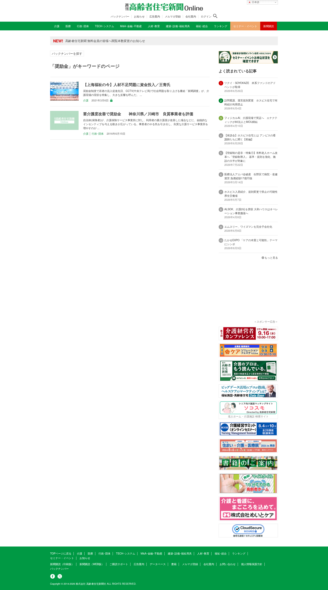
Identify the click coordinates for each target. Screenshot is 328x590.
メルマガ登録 (173, 16)
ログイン (206, 16)
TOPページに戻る (60, 553)
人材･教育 (203, 553)
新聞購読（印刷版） (62, 564)
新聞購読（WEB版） (92, 564)
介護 (85, 100)
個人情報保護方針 (251, 564)
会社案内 (190, 16)
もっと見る (271, 257)
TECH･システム (125, 553)
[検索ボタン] (215, 16)
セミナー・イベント (62, 558)
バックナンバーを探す (67, 53)
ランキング (238, 553)
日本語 (255, 2)
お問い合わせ (228, 564)
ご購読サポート (119, 564)
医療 (90, 553)
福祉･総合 (221, 553)
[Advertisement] (248, 294)
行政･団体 (98, 133)
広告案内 (154, 16)
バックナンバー (120, 16)
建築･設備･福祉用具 (180, 553)
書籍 (174, 564)
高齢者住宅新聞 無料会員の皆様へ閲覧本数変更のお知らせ (105, 41)
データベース (158, 564)
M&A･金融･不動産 (151, 553)
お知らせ (139, 16)
